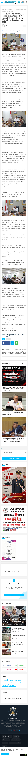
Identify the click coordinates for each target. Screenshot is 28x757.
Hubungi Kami (10, 750)
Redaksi (5, 746)
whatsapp (21, 665)
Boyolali (5, 680)
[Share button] (20, 343)
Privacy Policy (6, 739)
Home (4, 736)
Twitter (12, 343)
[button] (22, 2)
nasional (9, 8)
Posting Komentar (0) (14, 458)
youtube (21, 669)
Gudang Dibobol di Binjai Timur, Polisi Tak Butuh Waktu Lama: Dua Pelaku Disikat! (18, 645)
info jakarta (12, 685)
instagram (9, 669)
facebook (9, 665)
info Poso (20, 682)
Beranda (4, 8)
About (9, 736)
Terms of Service (16, 739)
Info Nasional (18, 680)
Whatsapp (16, 343)
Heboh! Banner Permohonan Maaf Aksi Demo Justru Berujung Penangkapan (13, 388)
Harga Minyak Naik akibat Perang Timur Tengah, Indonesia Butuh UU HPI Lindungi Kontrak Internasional (13, 440)
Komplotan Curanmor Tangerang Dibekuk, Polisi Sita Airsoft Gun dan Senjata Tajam (18, 630)
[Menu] (2, 2)
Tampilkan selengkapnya (20, 363)
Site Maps (5, 743)
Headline (11, 680)
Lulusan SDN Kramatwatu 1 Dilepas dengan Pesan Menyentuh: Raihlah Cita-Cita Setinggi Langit (18, 652)
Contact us (16, 736)
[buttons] (9, 730)
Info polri (5, 682)
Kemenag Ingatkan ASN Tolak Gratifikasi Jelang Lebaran (13, 413)
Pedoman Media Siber (15, 743)
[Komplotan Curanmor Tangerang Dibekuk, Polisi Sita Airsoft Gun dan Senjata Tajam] (6, 630)
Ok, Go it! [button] (5, 754)
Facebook (6, 343)
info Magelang (12, 682)
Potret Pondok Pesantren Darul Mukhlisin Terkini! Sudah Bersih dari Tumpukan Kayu (19, 638)
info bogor (5, 685)
